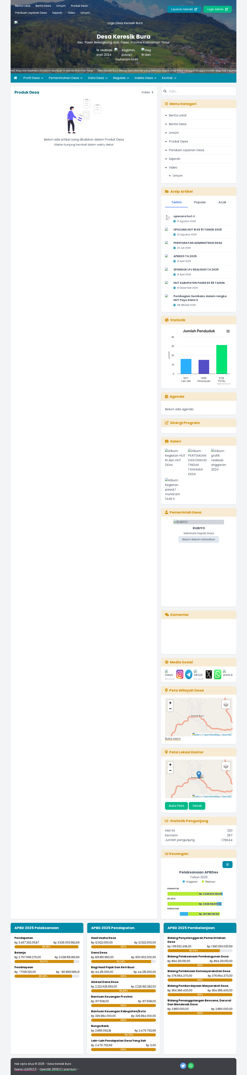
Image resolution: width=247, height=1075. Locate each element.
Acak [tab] (222, 202)
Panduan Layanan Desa (31, 13)
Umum (61, 6)
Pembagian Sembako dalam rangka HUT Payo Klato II (200, 298)
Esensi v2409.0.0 (25, 1069)
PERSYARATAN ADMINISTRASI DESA (197, 243)
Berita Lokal (22, 6)
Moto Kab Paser (66, 70)
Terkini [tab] (176, 202)
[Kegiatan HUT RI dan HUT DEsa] (144, 55)
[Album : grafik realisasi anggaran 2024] (222, 462)
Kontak (167, 78)
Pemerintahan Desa (64, 78)
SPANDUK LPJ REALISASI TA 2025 (196, 269)
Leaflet (196, 734)
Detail (197, 806)
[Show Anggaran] (190, 881)
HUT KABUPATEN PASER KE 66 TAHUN (199, 283)
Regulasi (119, 78)
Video (71, 13)
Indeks (146, 92)
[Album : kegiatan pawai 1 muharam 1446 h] (175, 489)
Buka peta (172, 738)
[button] (170, 703)
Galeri (175, 441)
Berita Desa (43, 6)
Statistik (177, 320)
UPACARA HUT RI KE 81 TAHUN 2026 (197, 229)
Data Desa (96, 78)
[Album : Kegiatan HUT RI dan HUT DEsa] (175, 462)
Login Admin (215, 9)
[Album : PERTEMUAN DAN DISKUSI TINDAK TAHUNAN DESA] (198, 462)
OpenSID (227, 734)
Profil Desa (31, 78)
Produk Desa (79, 6)
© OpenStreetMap (210, 734)
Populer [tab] (200, 202)
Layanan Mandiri (182, 9)
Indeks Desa (144, 78)
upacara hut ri (184, 216)
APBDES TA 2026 (185, 256)
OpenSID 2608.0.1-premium (58, 1069)
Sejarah (57, 13)
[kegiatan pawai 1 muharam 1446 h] (117, 55)
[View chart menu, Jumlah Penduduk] (228, 331)
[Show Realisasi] (208, 881)
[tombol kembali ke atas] (239, 1067)
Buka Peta (176, 806)
